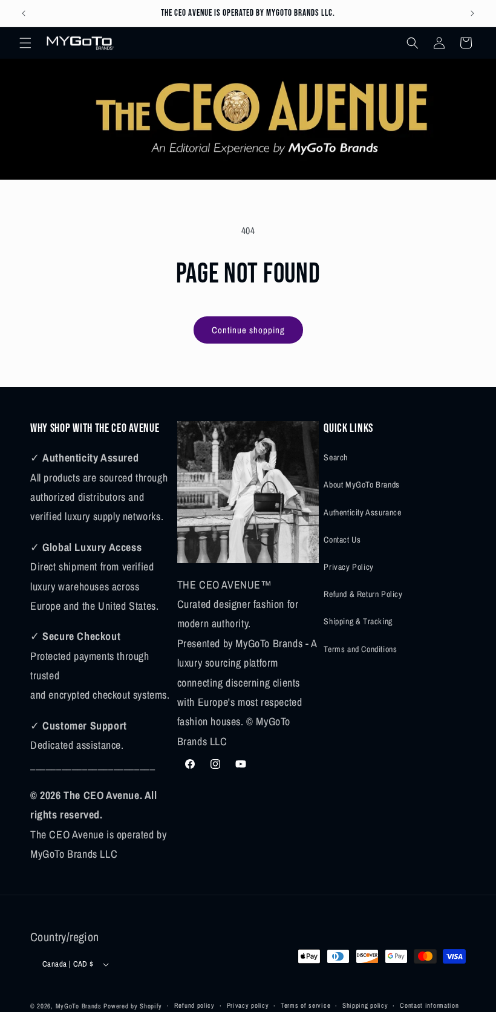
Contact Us (342, 539)
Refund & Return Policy (363, 594)
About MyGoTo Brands (361, 484)
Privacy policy (248, 1005)
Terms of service (305, 1005)
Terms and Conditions (360, 649)
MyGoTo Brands (79, 1006)
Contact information (429, 1005)
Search (336, 457)
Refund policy (194, 1005)
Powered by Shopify (132, 1006)
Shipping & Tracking (358, 621)
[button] (25, 43)
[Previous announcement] (23, 13)
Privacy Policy (348, 566)
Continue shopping (248, 330)
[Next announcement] (472, 13)
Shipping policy (365, 1005)
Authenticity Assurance (362, 512)
